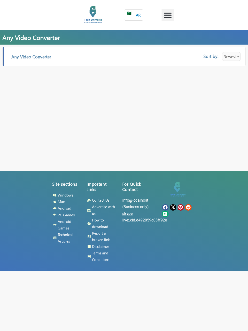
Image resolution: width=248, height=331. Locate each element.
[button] (168, 15)
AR (134, 13)
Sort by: (210, 56)
